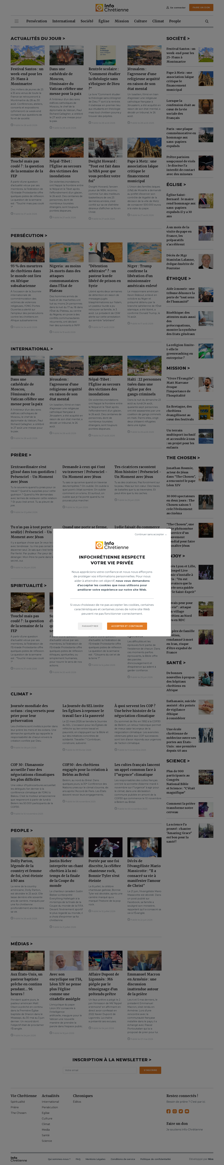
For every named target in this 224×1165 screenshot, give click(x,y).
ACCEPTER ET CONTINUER (127, 626)
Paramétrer (90, 626)
